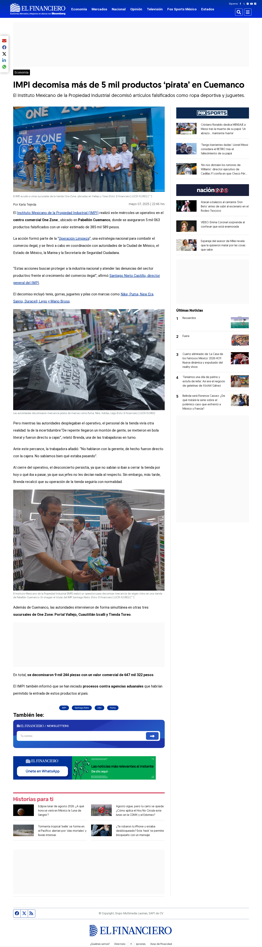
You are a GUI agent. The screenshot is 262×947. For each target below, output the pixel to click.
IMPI (64, 708)
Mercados (99, 9)
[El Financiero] (38, 9)
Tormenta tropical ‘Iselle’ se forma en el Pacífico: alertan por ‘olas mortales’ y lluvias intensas (62, 831)
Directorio (119, 944)
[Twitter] (245, 3)
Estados (207, 9)
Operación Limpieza (74, 238)
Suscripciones (137, 944)
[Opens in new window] (186, 226)
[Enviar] (152, 736)
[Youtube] (252, 3)
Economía (79, 9)
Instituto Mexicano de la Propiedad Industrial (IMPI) (58, 213)
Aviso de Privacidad (161, 944)
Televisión (155, 9)
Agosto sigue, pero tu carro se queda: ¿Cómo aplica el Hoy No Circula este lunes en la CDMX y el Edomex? (140, 811)
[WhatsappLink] (84, 767)
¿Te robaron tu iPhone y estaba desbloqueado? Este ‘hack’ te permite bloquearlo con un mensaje (140, 831)
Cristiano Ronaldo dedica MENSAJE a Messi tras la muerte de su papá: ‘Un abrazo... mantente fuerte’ (223, 129)
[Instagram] (248, 3)
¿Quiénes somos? (100, 944)
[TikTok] (256, 3)
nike (99, 708)
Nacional (119, 9)
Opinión (136, 9)
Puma (113, 708)
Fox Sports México (182, 9)
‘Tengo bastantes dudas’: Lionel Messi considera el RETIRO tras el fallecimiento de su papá (224, 149)
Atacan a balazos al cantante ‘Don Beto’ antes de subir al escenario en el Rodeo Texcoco (225, 206)
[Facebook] (241, 3)
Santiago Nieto (82, 708)
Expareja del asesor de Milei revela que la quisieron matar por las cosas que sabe (223, 245)
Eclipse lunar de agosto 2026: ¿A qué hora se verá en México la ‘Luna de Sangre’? (61, 811)
